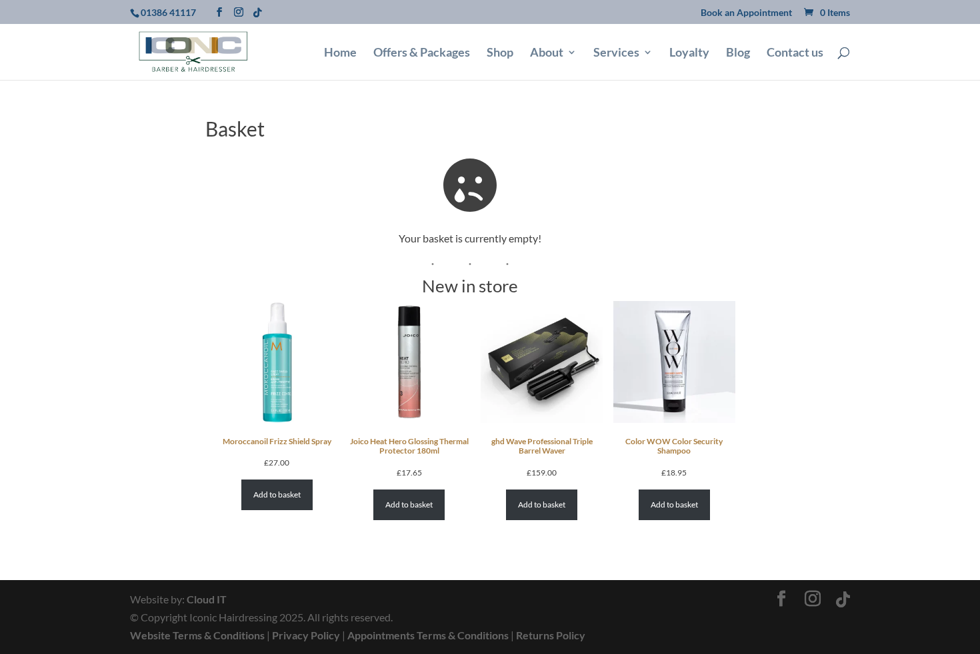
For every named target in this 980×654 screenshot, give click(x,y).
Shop (500, 53)
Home (340, 53)
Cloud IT (207, 599)
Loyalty (689, 53)
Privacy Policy (306, 635)
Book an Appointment (746, 13)
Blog (738, 53)
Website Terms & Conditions (197, 635)
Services (616, 53)
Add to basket (277, 494)
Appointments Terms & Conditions (428, 635)
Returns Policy (550, 635)
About (546, 53)
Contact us (795, 53)
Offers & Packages (421, 53)
